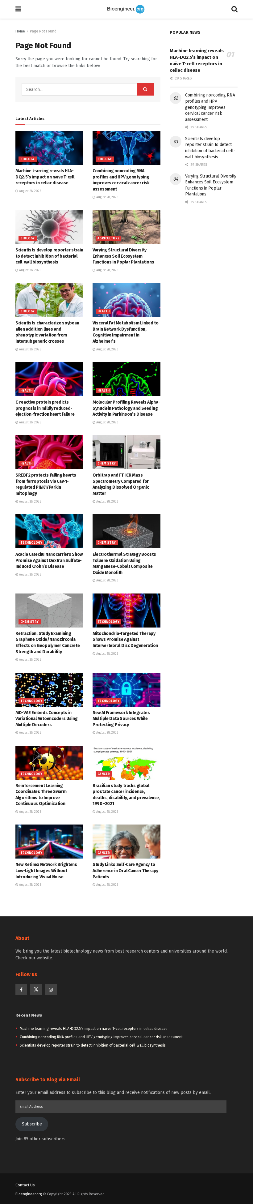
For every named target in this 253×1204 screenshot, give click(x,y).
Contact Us (25, 1185)
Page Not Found (43, 31)
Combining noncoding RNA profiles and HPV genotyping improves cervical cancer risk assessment (210, 107)
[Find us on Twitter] (36, 989)
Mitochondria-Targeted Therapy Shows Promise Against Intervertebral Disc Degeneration (125, 639)
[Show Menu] (18, 9)
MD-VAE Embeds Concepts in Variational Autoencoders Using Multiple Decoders (46, 718)
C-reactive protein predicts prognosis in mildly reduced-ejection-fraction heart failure (44, 408)
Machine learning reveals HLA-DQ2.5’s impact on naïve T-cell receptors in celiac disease (44, 177)
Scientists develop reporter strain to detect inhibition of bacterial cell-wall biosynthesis (49, 256)
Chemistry (106, 463)
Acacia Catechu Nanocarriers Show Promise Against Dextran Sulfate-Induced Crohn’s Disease (49, 560)
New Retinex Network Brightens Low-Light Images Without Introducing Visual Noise (46, 870)
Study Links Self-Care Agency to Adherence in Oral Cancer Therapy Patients (125, 870)
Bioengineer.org (28, 1194)
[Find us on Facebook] (21, 989)
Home (20, 31)
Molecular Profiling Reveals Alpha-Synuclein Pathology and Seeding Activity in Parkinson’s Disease (126, 408)
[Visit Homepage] (126, 9)
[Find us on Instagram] (51, 989)
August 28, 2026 (29, 191)
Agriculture (108, 238)
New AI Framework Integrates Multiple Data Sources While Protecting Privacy (121, 718)
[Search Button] (234, 9)
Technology (31, 543)
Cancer (103, 774)
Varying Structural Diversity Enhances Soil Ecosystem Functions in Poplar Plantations (123, 256)
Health (103, 311)
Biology (27, 159)
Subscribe (32, 1124)
